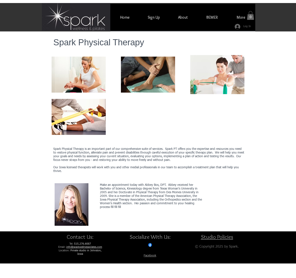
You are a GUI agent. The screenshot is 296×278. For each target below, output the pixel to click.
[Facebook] (150, 244)
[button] (250, 15)
